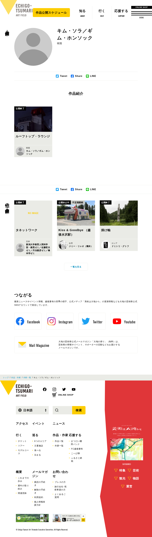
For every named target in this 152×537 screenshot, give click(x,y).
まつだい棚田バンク (76, 442)
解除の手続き (39, 491)
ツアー (21, 445)
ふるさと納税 (76, 459)
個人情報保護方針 (39, 503)
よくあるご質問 (60, 495)
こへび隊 (75, 453)
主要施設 (38, 445)
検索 (79, 410)
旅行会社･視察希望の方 (60, 488)
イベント (38, 423)
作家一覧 (27, 377)
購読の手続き (39, 483)
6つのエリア (40, 441)
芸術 (136, 470)
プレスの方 (60, 482)
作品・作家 (7, 28)
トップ (6, 377)
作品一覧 (59, 441)
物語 (136, 478)
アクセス (22, 423)
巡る (35, 435)
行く (19, 435)
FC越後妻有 (77, 449)
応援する (75, 435)
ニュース (59, 423)
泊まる (37, 455)
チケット (22, 441)
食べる (37, 450)
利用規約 (38, 497)
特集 (122, 470)
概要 (19, 471)
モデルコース (23, 452)
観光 (122, 478)
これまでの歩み (23, 479)
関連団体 (22, 493)
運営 (129, 486)
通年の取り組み (23, 487)
